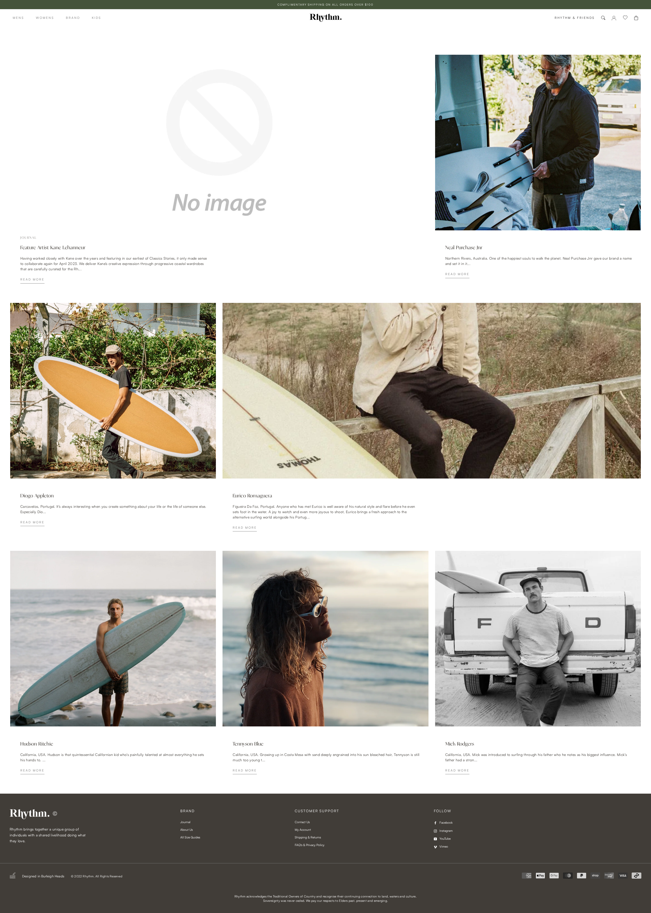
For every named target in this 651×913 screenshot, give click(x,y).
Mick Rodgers (459, 744)
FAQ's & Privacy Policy (309, 845)
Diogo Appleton (37, 496)
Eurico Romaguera (252, 496)
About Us (186, 830)
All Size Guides (190, 837)
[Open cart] (636, 18)
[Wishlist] (625, 18)
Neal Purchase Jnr (463, 247)
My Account (303, 830)
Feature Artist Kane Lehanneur (52, 247)
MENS (18, 18)
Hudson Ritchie (36, 744)
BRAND (73, 18)
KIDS (96, 18)
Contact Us (302, 822)
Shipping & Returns (308, 837)
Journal (185, 822)
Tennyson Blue (248, 744)
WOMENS (45, 18)
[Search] (603, 18)
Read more (32, 279)
